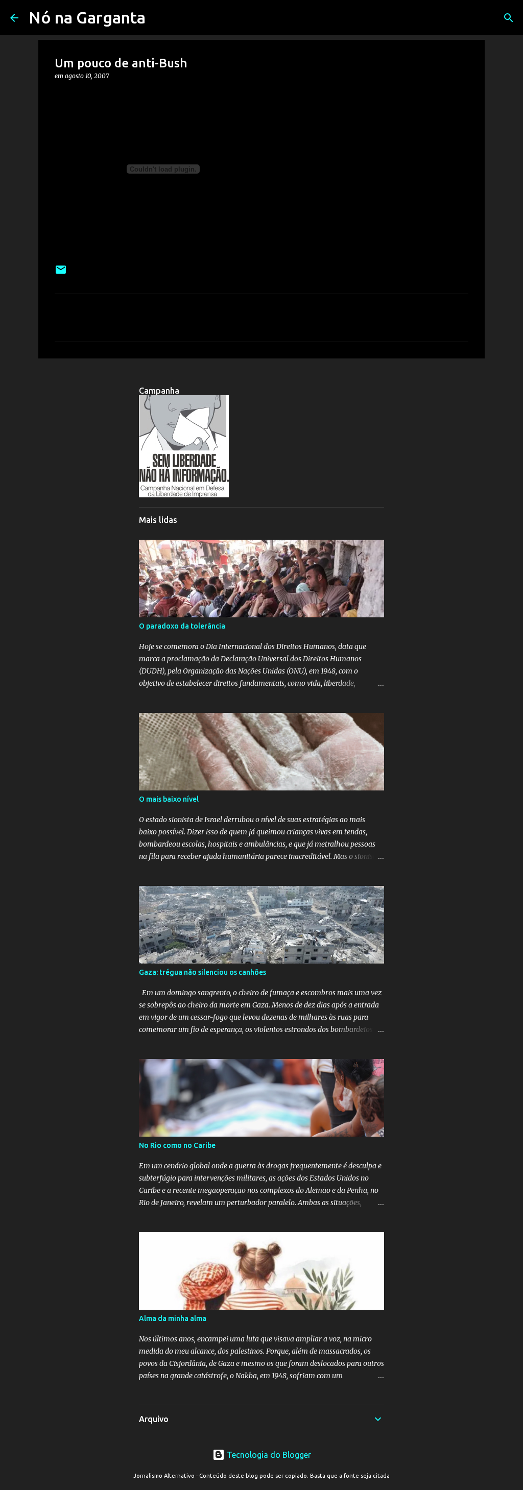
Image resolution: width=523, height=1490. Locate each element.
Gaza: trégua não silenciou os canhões (202, 972)
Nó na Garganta (87, 17)
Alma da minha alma (172, 1318)
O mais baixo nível (169, 799)
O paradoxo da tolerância (182, 626)
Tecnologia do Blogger (268, 1454)
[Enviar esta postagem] (61, 273)
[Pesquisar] (509, 18)
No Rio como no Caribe (177, 1145)
